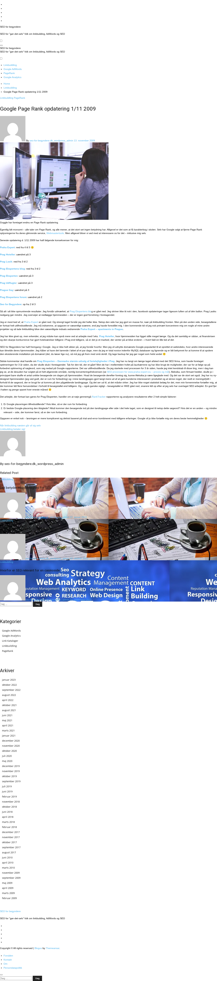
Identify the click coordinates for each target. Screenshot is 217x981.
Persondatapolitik (13, 967)
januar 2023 (9, 679)
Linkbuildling (10, 65)
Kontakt (8, 959)
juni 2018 (7, 811)
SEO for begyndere (10, 26)
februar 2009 (9, 898)
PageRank (9, 73)
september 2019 (11, 781)
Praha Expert (7, 247)
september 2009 (11, 877)
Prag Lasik (6, 261)
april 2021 (7, 725)
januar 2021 (9, 735)
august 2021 (9, 710)
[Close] (1, 974)
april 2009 (7, 888)
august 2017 (9, 852)
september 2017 (11, 847)
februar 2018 (9, 827)
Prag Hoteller (7, 254)
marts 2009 (8, 893)
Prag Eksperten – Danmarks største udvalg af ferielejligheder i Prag (76, 361)
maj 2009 (7, 882)
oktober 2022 (9, 684)
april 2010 (7, 862)
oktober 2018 (9, 806)
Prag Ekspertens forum (13, 297)
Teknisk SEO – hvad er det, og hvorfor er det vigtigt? (37, 529)
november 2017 (11, 837)
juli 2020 (7, 756)
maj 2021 (7, 720)
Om (5, 963)
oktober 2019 (9, 776)
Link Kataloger (10, 640)
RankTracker (99, 396)
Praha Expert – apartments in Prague (102, 329)
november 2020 (11, 745)
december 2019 (11, 766)
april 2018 (7, 816)
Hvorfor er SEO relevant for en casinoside (30, 570)
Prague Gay (6, 290)
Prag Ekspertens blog (12, 268)
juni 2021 (7, 715)
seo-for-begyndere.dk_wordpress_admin (51, 140)
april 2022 (7, 700)
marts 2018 (8, 822)
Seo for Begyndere (11, 304)
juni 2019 (7, 791)
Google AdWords (13, 69)
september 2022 (11, 689)
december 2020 (11, 740)
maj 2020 (7, 761)
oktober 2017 (9, 842)
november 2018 (11, 801)
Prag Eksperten (9, 275)
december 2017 (11, 832)
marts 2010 (8, 867)
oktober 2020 (9, 750)
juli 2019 (7, 786)
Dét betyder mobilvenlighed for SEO (25, 488)
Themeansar (52, 948)
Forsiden (8, 955)
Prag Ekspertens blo (80, 311)
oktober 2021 (9, 705)
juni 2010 (7, 857)
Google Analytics (12, 77)
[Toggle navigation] (1, 45)
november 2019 (11, 771)
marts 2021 (8, 730)
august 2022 (9, 695)
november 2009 (11, 872)
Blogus (38, 948)
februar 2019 (9, 796)
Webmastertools (55, 233)
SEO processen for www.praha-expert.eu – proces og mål (138, 371)
